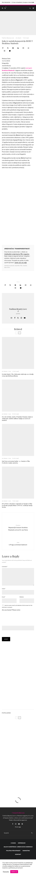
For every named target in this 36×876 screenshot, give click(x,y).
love (9, 371)
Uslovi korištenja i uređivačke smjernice (18, 847)
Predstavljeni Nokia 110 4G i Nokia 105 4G (21, 748)
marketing (26, 850)
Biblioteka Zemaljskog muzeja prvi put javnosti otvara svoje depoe (21, 766)
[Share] (2, 48)
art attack (18, 38)
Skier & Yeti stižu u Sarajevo (19, 775)
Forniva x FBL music (8, 741)
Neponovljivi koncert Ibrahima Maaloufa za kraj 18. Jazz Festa (18, 528)
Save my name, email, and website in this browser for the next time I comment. (17, 606)
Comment (5, 566)
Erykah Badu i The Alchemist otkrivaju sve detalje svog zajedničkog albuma (18, 375)
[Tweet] (8, 48)
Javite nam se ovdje (21, 262)
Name (4, 588)
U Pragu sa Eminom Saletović (18, 543)
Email (3, 597)
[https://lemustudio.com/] (18, 705)
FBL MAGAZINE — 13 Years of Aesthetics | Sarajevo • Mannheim (18, 2)
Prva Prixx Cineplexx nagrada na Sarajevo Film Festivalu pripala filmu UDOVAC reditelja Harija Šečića (17, 505)
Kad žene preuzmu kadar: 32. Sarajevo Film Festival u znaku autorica (16, 462)
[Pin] (13, 48)
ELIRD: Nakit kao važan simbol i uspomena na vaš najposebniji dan (21, 784)
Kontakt (18, 854)
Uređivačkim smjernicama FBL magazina (16, 254)
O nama (13, 843)
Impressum (21, 843)
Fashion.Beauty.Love (8, 38)
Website (21, 597)
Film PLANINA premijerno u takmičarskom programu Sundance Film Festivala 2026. (21, 757)
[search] (32, 833)
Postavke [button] (6, 871)
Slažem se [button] (14, 871)
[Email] (23, 48)
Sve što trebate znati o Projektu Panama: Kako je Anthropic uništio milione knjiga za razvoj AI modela (17, 418)
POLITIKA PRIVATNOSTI (13, 850)
